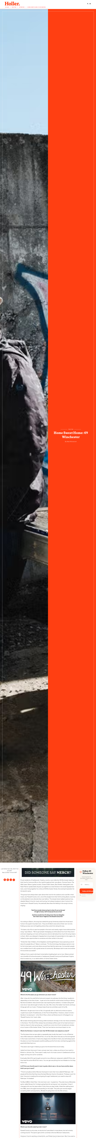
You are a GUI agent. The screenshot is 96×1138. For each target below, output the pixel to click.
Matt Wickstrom (72, 441)
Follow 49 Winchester (87, 891)
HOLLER (7, 7)
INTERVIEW (22, 7)
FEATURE (14, 7)
